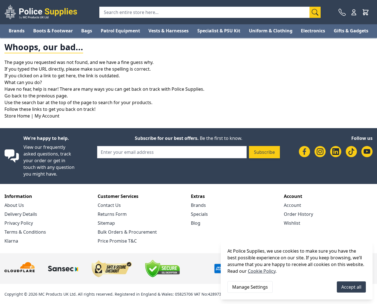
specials (199, 214)
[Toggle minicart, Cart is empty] (365, 12)
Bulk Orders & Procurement (127, 232)
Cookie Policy (261, 271)
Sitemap (106, 223)
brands (198, 205)
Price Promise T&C (117, 241)
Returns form (112, 214)
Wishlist (292, 223)
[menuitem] (16, 30)
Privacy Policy (18, 223)
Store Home (17, 116)
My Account (47, 116)
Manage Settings (250, 287)
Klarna (11, 241)
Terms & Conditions (25, 232)
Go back (13, 96)
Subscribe (264, 152)
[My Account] (353, 12)
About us (14, 205)
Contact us (109, 205)
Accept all (351, 287)
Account (292, 205)
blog (195, 223)
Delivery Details (20, 214)
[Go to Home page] (40, 12)
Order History (298, 214)
